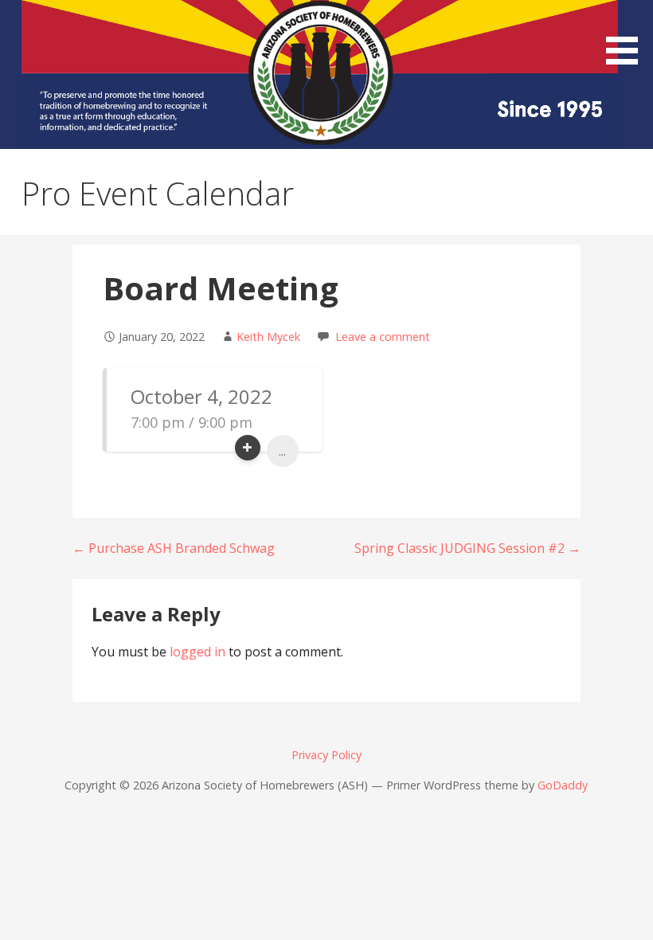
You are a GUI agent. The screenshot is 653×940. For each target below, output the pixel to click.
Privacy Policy (326, 754)
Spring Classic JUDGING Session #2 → (467, 548)
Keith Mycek (268, 336)
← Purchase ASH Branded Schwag (173, 548)
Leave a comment (382, 336)
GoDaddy (563, 785)
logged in (197, 651)
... (282, 451)
